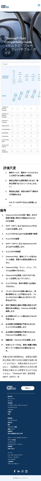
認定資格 (10, 418)
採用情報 (10, 446)
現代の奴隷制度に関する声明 (15, 433)
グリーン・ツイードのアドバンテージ (17, 437)
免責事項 (10, 431)
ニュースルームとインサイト (15, 455)
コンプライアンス (12, 420)
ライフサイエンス (12, 407)
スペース (10, 401)
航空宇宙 (10, 396)
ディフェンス (11, 398)
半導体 (9, 412)
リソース (10, 452)
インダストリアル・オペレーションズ (17, 405)
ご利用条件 (10, 461)
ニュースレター (12, 459)
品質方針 (10, 422)
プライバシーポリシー (13, 463)
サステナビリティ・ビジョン (15, 444)
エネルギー (10, 409)
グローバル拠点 (12, 440)
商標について (11, 429)
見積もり (27, 388)
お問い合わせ (11, 448)
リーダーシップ (12, 442)
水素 (9, 414)
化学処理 (10, 403)
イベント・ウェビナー (13, 457)
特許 (9, 424)
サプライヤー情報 (12, 427)
